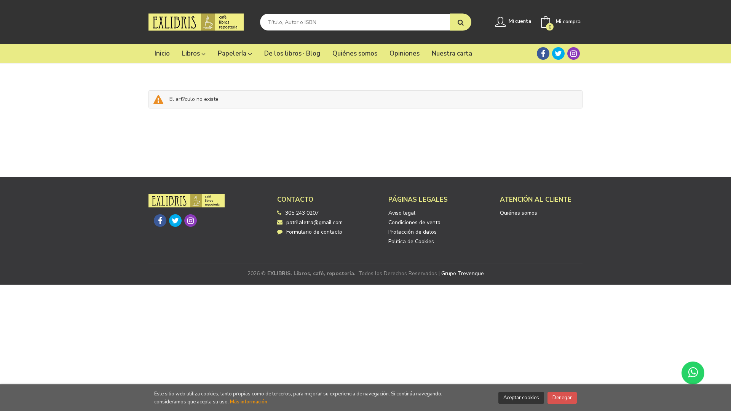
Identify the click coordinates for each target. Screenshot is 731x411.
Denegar (562, 397)
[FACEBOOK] (543, 53)
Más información (248, 401)
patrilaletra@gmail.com (314, 222)
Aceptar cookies (521, 397)
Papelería (233, 53)
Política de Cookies (411, 241)
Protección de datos (412, 232)
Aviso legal (401, 213)
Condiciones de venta (414, 222)
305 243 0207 (302, 213)
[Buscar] (460, 22)
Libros (191, 53)
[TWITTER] (558, 53)
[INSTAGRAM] (573, 53)
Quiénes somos (518, 213)
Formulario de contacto (314, 232)
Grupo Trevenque (462, 273)
